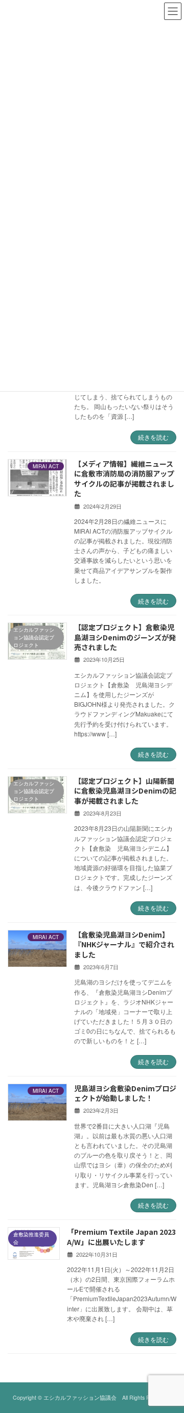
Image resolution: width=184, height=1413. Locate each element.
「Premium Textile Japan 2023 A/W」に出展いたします (121, 1237)
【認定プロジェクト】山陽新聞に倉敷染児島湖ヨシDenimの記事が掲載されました (125, 791)
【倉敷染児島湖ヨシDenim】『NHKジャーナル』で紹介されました (124, 944)
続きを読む (153, 437)
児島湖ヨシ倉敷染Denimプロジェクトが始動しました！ (125, 1093)
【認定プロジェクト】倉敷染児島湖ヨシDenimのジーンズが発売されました (125, 637)
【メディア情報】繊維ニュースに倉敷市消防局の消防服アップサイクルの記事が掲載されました (124, 479)
